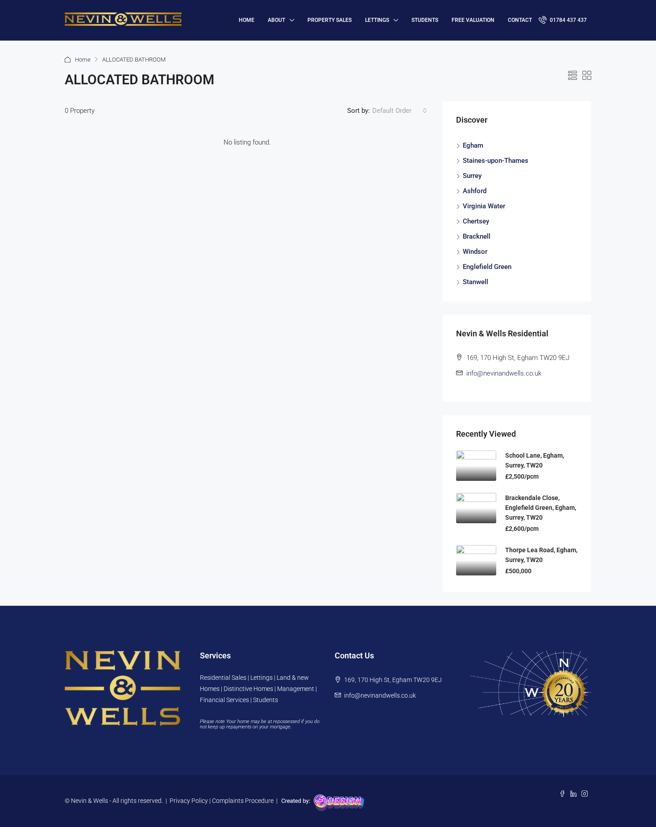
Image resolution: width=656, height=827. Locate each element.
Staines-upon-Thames (495, 161)
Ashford (474, 191)
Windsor (475, 252)
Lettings (377, 20)
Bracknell (476, 236)
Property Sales (329, 20)
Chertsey (476, 221)
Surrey (472, 176)
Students (424, 20)
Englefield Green (487, 267)
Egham (473, 145)
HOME (246, 20)
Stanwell (475, 282)
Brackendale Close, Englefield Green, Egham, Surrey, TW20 (540, 507)
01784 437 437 (567, 20)
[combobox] (399, 110)
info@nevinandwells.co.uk (503, 373)
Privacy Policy (189, 800)
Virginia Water (484, 206)
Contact (520, 20)
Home (83, 59)
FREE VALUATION (473, 20)
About (276, 20)
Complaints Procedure (243, 800)
